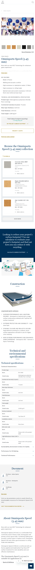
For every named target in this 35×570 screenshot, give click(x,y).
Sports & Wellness (8, 562)
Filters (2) (7, 156)
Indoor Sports (7, 10)
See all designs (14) (28, 52)
